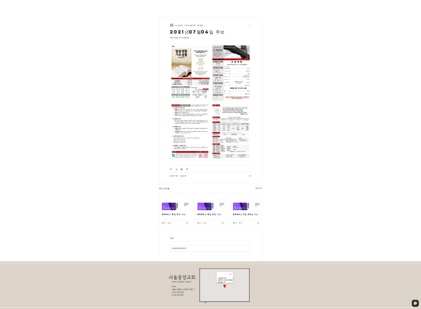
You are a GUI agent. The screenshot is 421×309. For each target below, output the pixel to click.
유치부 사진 (199, 10)
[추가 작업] (249, 25)
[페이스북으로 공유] (171, 169)
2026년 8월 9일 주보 (173, 214)
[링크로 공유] (187, 169)
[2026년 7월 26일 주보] (246, 201)
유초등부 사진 (228, 10)
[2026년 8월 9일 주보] (175, 201)
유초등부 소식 (213, 10)
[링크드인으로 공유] (182, 169)
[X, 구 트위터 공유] (176, 169)
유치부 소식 (186, 10)
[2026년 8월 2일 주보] (210, 201)
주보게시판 (174, 10)
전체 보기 (258, 188)
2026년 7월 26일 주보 (245, 214)
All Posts (162, 10)
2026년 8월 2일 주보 (209, 214)
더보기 (240, 10)
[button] (259, 10)
